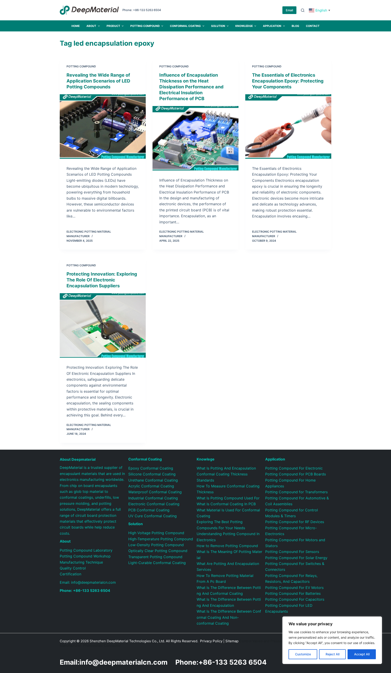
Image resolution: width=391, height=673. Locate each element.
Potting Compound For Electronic (294, 468)
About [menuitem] (91, 26)
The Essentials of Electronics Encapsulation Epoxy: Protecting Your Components (288, 81)
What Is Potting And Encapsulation (226, 468)
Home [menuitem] (76, 26)
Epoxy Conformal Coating (150, 468)
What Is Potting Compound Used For (228, 498)
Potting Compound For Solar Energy (296, 557)
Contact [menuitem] (312, 26)
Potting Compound (81, 66)
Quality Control (73, 568)
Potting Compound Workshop (85, 556)
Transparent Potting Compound (155, 557)
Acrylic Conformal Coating (151, 486)
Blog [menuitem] (295, 26)
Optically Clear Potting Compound (157, 550)
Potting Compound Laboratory (86, 550)
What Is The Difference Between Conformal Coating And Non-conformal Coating (229, 617)
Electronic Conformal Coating (153, 504)
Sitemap (231, 641)
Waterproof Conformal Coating (155, 492)
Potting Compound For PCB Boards (295, 474)
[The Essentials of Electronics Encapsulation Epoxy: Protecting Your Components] (288, 126)
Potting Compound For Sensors (292, 551)
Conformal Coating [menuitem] (185, 26)
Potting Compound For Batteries (293, 593)
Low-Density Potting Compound (156, 545)
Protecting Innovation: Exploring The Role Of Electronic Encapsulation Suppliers (102, 279)
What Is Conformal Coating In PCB (226, 504)
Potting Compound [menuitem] (145, 26)
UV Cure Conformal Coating (152, 516)
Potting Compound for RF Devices (294, 522)
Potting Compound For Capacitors (294, 599)
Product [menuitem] (113, 26)
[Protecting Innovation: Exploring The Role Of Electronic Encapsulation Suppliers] (103, 325)
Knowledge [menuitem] (244, 26)
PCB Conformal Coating (148, 510)
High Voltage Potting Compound (156, 533)
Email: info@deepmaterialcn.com (88, 582)
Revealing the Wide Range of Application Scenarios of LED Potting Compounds (98, 81)
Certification (70, 574)
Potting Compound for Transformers (296, 492)
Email (289, 10)
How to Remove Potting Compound (227, 545)
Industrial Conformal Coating (153, 498)
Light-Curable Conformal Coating (157, 562)
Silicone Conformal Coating (152, 474)
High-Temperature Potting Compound (160, 539)
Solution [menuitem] (218, 26)
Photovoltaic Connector (102, 645)
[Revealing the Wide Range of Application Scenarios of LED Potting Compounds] (103, 126)
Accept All (362, 654)
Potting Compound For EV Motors (294, 587)
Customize (303, 654)
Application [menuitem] (272, 26)
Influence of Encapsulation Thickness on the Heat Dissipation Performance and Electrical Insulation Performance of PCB (191, 86)
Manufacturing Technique (81, 562)
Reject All (332, 654)
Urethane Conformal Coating (153, 480)
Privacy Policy (211, 641)
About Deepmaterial (77, 459)
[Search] (302, 10)
